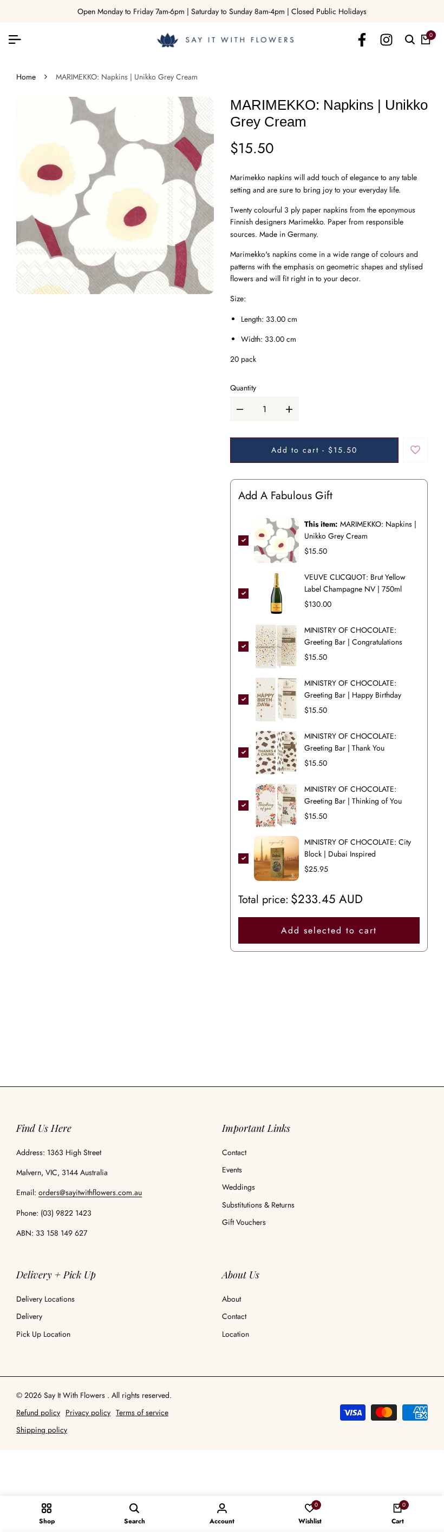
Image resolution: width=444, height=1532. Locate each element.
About (231, 1299)
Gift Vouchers (244, 1222)
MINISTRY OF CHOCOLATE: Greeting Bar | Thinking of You (353, 795)
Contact (234, 1152)
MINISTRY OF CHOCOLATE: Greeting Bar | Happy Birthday (352, 689)
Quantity (243, 387)
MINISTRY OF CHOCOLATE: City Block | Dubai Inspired (357, 848)
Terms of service (142, 1412)
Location (235, 1334)
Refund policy (38, 1412)
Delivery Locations (45, 1299)
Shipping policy (41, 1429)
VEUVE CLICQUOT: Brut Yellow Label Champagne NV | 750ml (355, 583)
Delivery (29, 1316)
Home (26, 76)
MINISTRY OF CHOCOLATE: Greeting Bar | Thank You (350, 742)
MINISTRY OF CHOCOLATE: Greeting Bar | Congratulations (353, 636)
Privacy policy (88, 1412)
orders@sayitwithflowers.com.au (90, 1192)
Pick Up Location (43, 1334)
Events (232, 1169)
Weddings (238, 1187)
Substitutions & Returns (258, 1204)
